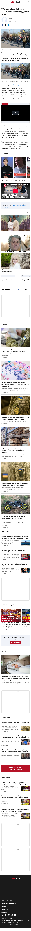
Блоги (17, 885)
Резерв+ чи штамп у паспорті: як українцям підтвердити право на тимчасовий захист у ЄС (15, 737)
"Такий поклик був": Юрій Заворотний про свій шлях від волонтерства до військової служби (14, 552)
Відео (17, 882)
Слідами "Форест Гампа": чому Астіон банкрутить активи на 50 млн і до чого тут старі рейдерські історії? (14, 784)
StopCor (10, 18)
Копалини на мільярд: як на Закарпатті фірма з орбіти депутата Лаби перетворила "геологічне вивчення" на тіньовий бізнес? (15, 811)
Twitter (4, 207)
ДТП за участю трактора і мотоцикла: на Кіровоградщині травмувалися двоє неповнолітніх (13, 518)
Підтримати (17, 642)
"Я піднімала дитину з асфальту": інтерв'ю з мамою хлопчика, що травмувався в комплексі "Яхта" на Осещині (15, 678)
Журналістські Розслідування (8, 903)
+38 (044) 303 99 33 (15, 769)
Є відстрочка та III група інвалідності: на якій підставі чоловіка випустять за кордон (14, 350)
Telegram (14, 205)
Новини (3, 885)
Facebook (19, 205)
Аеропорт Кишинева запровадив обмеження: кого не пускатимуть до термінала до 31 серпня (15, 537)
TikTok (13, 207)
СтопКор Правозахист (6, 900)
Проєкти (3, 882)
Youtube (24, 205)
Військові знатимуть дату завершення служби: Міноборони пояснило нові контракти (15, 418)
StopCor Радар (5, 891)
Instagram (8, 207)
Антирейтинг (19, 891)
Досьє (2, 888)
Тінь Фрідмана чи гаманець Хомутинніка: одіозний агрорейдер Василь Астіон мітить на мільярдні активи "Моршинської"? (15, 797)
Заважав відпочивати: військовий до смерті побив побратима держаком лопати (14, 565)
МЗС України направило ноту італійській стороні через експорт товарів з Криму (8, 281)
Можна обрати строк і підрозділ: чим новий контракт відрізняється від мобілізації (14, 484)
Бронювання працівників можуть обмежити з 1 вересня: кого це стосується (15, 723)
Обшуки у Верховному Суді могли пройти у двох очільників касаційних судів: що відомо (14, 750)
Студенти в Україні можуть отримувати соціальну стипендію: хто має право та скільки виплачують (15, 384)
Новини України (10, 6)
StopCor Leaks (6, 777)
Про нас (3, 898)
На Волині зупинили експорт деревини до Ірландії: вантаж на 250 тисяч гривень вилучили (13, 450)
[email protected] (14, 925)
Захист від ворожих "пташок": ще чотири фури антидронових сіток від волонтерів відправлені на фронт (10, 625)
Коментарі (7, 289)
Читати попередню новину (8, 276)
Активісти (3, 906)
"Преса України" (17, 85)
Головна (3, 6)
